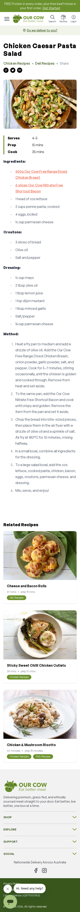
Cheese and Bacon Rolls (27, 586)
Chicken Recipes (16, 63)
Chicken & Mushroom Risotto (31, 745)
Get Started (51, 8)
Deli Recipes (45, 63)
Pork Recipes (43, 756)
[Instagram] (44, 870)
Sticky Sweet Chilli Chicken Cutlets (36, 665)
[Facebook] (35, 870)
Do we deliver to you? (42, 30)
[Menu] (6, 18)
